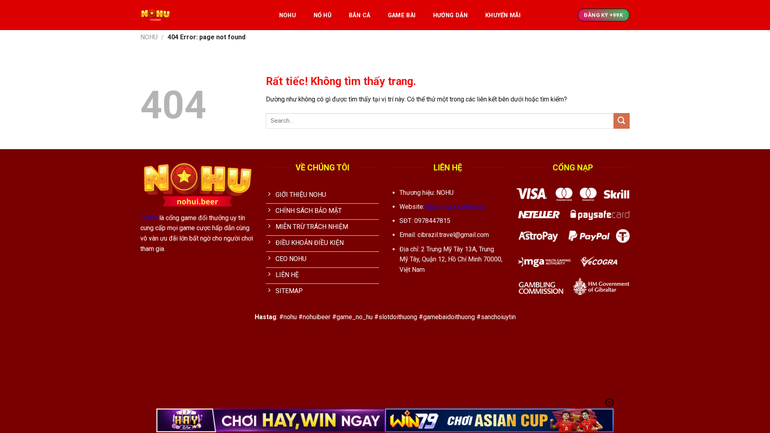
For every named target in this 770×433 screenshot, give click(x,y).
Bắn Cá (360, 15)
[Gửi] (622, 121)
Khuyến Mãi (503, 15)
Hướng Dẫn (450, 15)
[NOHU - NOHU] (201, 15)
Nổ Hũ (322, 15)
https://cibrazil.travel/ (456, 206)
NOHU (287, 15)
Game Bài (401, 15)
